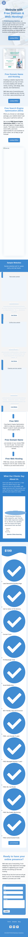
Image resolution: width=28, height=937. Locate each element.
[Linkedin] (17, 927)
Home (9, 921)
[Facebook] (10, 927)
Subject (5, 894)
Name (4, 886)
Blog (19, 921)
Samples (14, 921)
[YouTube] (14, 927)
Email (4, 890)
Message (5, 899)
